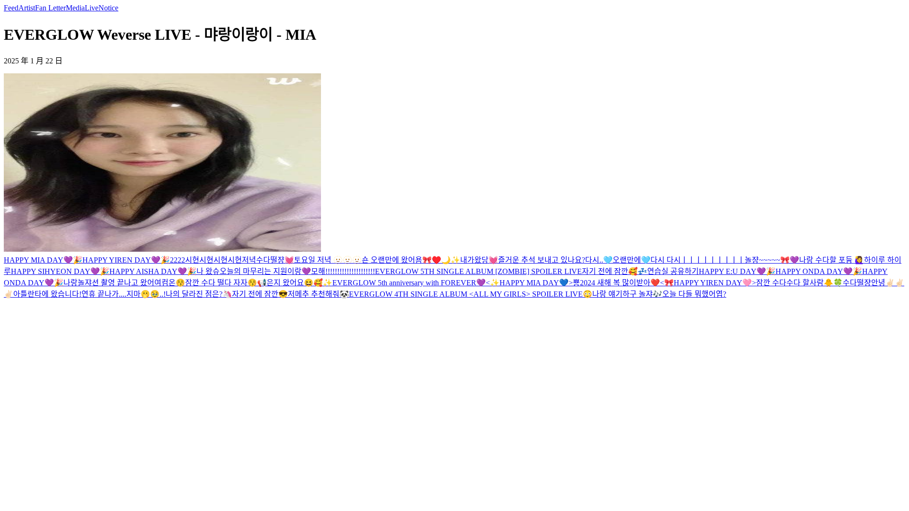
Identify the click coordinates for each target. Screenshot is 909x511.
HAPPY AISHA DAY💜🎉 (152, 271)
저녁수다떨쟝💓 (268, 260)
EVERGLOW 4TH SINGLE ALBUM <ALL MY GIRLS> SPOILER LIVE (466, 294)
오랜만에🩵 (632, 260)
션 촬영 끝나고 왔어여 (126, 283)
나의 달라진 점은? (194, 294)
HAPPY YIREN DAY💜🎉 (126, 260)
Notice (108, 8)
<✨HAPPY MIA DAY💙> (529, 283)
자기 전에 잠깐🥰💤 (614, 271)
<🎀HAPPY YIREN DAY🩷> (708, 283)
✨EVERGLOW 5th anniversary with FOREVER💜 (404, 283)
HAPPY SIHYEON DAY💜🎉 (60, 271)
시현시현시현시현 (213, 260)
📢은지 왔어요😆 (285, 283)
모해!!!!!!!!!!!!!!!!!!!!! (343, 271)
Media (75, 8)
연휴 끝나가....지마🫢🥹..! (123, 294)
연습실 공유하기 (673, 271)
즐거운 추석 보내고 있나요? (541, 260)
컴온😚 (173, 283)
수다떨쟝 (857, 283)
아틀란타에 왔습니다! (47, 294)
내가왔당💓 (479, 260)
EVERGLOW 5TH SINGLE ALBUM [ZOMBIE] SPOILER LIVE (478, 271)
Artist (26, 8)
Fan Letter (50, 8)
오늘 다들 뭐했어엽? (694, 294)
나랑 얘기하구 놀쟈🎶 (627, 294)
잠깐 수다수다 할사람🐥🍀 (799, 283)
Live (91, 8)
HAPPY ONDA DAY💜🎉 (818, 271)
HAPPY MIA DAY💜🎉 (43, 260)
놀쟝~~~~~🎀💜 (772, 260)
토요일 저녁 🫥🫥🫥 (328, 260)
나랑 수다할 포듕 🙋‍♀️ (831, 260)
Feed (11, 8)
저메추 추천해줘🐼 (318, 294)
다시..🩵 (599, 260)
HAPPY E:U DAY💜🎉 (737, 271)
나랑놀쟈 (77, 283)
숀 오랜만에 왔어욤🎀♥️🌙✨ (411, 260)
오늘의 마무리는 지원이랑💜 (265, 271)
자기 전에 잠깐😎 (260, 294)
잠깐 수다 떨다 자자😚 (221, 283)
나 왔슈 (208, 271)
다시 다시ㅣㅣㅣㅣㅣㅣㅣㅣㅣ (698, 260)
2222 (177, 260)
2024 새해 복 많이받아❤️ (620, 283)
